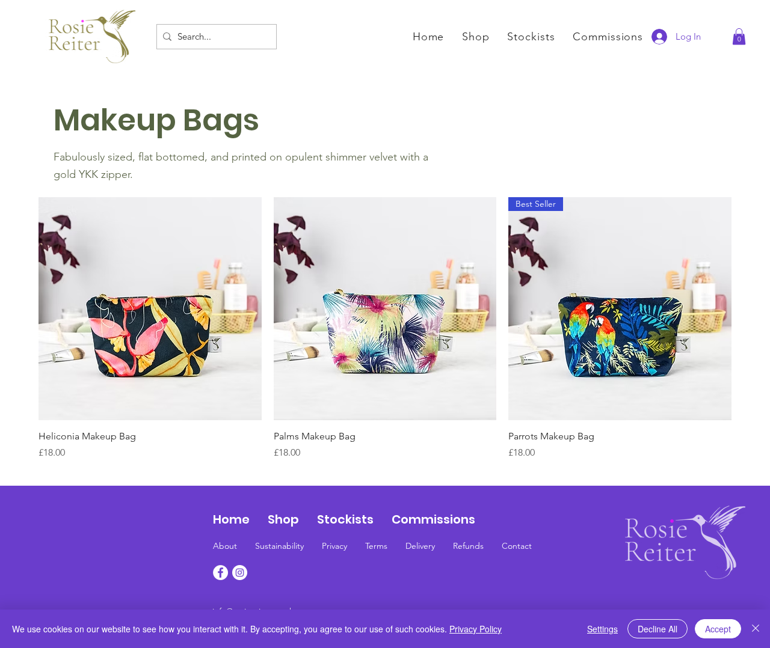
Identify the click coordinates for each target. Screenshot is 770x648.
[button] (739, 36)
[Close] (755, 628)
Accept (718, 629)
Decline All (657, 629)
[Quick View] (150, 308)
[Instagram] (239, 572)
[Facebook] (220, 572)
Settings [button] (602, 629)
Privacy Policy (475, 629)
